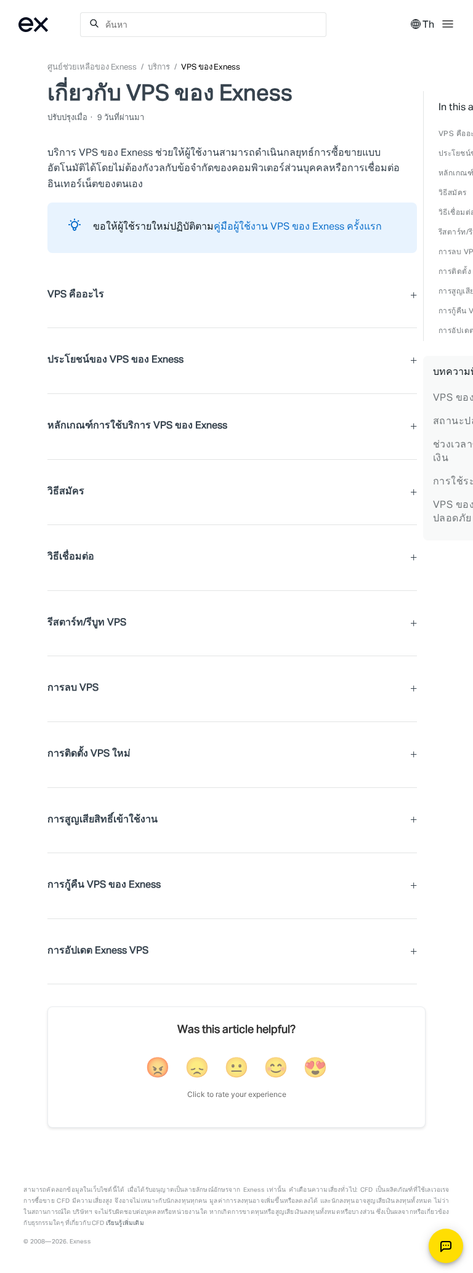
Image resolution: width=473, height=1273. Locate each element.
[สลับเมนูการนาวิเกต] (448, 22)
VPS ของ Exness (210, 67)
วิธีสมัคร (453, 193)
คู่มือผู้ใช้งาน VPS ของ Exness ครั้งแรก (298, 227)
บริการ (159, 67)
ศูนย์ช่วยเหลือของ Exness (92, 67)
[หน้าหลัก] (49, 24)
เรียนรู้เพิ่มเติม (125, 1223)
